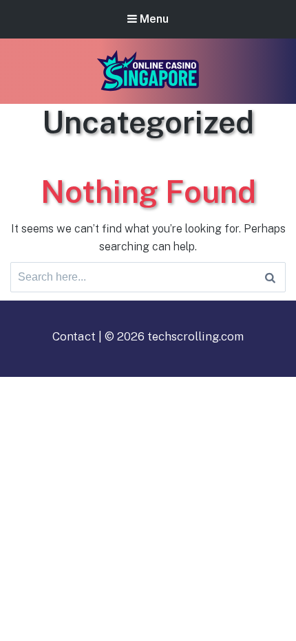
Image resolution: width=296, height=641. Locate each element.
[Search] (270, 277)
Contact (74, 336)
